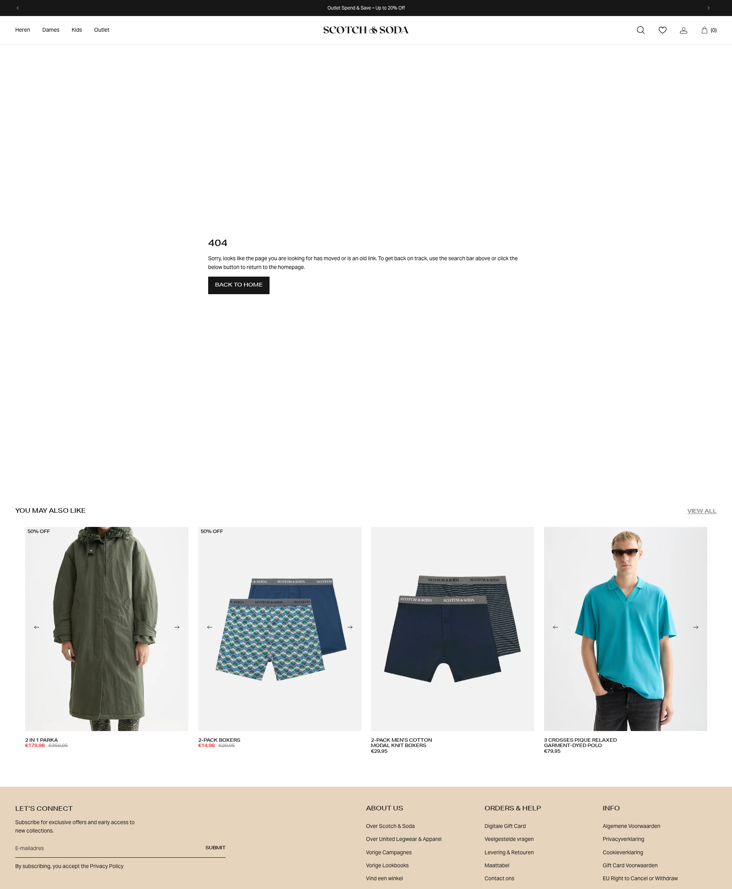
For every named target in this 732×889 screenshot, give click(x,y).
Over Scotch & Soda (390, 826)
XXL (461, 762)
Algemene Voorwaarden (631, 826)
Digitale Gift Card (505, 826)
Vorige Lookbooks (387, 865)
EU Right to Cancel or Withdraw (640, 878)
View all (702, 511)
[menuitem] (22, 30)
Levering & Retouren (509, 852)
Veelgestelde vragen (509, 839)
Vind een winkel (384, 878)
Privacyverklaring (623, 839)
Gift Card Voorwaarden (630, 865)
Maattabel (497, 865)
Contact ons (499, 878)
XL (99, 760)
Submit (215, 848)
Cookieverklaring (623, 852)
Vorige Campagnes (389, 852)
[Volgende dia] (176, 628)
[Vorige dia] (36, 628)
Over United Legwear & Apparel (403, 839)
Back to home (239, 285)
